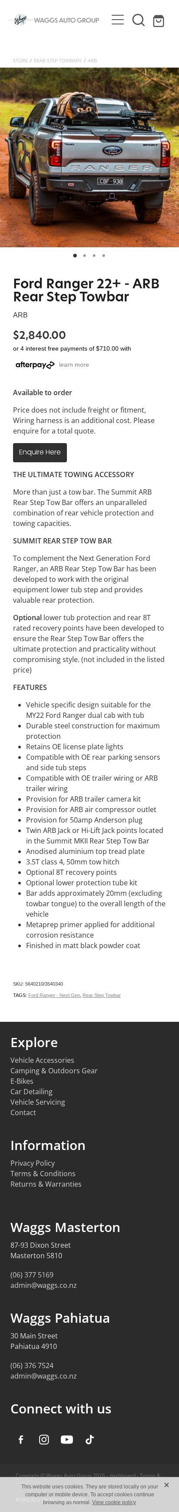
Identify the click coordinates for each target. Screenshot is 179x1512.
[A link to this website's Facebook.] (20, 1439)
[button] (138, 19)
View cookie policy (114, 1502)
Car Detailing (31, 1091)
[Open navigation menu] (117, 19)
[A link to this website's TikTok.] (90, 1439)
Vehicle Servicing (37, 1102)
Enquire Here (40, 452)
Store (20, 60)
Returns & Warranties (46, 1184)
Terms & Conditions (43, 1173)
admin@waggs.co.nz (43, 1285)
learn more (74, 364)
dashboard (122, 1475)
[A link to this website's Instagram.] (43, 1439)
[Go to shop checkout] (159, 19)
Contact (23, 1112)
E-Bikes (21, 1081)
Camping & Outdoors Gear (54, 1070)
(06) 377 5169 (31, 1275)
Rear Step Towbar (102, 995)
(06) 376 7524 (31, 1365)
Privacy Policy (32, 1163)
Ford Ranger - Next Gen (54, 995)
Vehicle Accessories (42, 1060)
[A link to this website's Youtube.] (66, 1439)
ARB (92, 60)
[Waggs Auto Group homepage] (58, 20)
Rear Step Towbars (58, 60)
